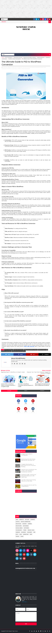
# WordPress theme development (18, 351)
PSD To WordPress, (18, 67)
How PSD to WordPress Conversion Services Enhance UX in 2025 (25, 385)
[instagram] (47, 19)
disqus (25, 390)
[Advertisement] (26, 9)
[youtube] (50, 19)
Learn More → (25, 601)
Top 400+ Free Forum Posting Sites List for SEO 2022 (28, 480)
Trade (24, 530)
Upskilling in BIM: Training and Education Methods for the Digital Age (28, 476)
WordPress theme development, (24, 68)
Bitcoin (27, 519)
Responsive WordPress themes (30, 57)
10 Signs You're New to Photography (26, 454)
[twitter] (36, 19)
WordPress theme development (14, 58)
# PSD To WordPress (9, 349)
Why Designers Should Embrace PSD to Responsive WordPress (42, 384)
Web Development (40, 57)
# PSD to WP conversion (18, 349)
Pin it (34, 354)
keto (17, 534)
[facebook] (34, 19)
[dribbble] (43, 19)
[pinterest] (41, 19)
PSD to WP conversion (18, 57)
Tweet (9, 354)
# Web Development (42, 349)
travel (17, 536)
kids (21, 534)
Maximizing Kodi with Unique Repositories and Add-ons (28, 460)
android (18, 532)
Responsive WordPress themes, (37, 67)
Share (21, 354)
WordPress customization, (12, 68)
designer (29, 532)
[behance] (45, 19)
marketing (25, 534)
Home (3, 57)
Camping (33, 519)
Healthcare (18, 525)
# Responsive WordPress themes (30, 349)
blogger (9, 390)
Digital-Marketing (25, 521)
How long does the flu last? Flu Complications (29, 485)
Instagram (25, 525)
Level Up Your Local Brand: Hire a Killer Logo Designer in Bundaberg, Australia (29, 470)
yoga (22, 536)
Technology (19, 530)
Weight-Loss (31, 530)
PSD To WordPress (8, 57)
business (23, 532)
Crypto (17, 521)
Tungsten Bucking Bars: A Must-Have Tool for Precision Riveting (28, 465)
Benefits (22, 519)
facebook (42, 390)
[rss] (43, 631)
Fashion (24, 523)
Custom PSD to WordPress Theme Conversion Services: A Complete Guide (8, 385)
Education (18, 523)
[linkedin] (39, 19)
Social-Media (19, 528)
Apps (17, 519)
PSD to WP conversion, (27, 67)
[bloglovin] (41, 631)
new (31, 534)
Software (26, 528)
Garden (30, 523)
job (34, 532)
